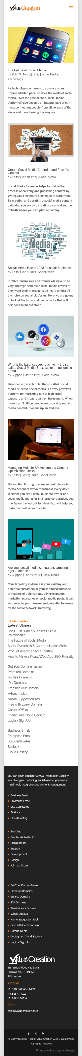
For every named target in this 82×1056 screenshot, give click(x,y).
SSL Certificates (19, 741)
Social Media (50, 74)
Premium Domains (21, 672)
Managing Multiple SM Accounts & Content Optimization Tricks (38, 469)
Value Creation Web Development (55, 1038)
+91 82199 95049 (17, 993)
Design (15, 859)
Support (17, 375)
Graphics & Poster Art (23, 837)
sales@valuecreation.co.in (23, 1010)
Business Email (19, 730)
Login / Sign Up (19, 720)
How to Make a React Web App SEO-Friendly (41, 656)
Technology (15, 79)
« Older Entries (18, 621)
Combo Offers (18, 710)
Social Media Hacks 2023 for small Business (39, 268)
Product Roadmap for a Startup (30, 651)
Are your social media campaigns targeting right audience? (38, 569)
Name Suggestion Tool (24, 699)
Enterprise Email (19, 736)
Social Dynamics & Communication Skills (37, 646)
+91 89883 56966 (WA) (21, 989)
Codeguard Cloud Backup (26, 715)
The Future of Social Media (27, 70)
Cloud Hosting (18, 752)
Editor (16, 177)
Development (19, 854)
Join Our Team (19, 865)
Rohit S (16, 74)
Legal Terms (65, 1050)
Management (18, 842)
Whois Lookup (18, 694)
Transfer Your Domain (23, 688)
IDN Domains (17, 683)
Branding (16, 831)
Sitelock (13, 747)
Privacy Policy (45, 1050)
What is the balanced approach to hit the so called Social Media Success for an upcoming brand (40, 368)
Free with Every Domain (25, 704)
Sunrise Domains (20, 677)
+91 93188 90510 (17, 998)
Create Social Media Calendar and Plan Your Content (39, 171)
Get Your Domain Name (25, 666)
